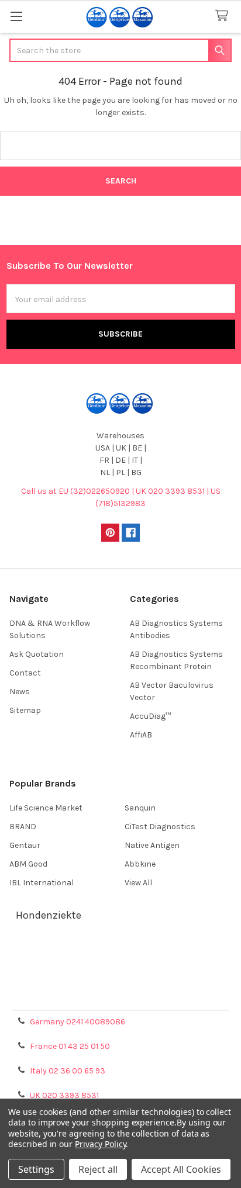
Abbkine (140, 864)
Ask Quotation (36, 654)
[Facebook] (131, 533)
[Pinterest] (110, 533)
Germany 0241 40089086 (77, 1022)
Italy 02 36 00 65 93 (67, 1071)
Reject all (98, 1169)
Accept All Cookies (181, 1169)
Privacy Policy (120, 996)
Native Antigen (152, 845)
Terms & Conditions (121, 954)
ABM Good (28, 864)
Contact (25, 673)
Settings (36, 1169)
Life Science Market (45, 808)
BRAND (22, 827)
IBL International (41, 883)
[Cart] (224, 16)
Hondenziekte (48, 915)
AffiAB (141, 735)
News (19, 692)
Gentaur (24, 845)
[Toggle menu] (16, 16)
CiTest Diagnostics (160, 827)
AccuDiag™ (150, 716)
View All (138, 883)
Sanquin (140, 808)
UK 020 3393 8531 (64, 1095)
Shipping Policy (120, 968)
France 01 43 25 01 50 (70, 1046)
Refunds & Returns (120, 982)
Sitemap (25, 710)
